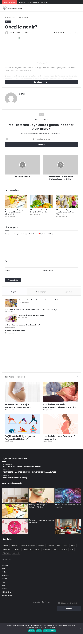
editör (11, 33)
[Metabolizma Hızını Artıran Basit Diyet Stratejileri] (41, 201)
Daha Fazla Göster (41, 82)
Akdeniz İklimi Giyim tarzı (15, 331)
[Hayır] (80, 628)
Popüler (14, 292)
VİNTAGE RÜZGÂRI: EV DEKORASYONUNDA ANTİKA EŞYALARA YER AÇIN (31, 309)
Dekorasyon (6, 575)
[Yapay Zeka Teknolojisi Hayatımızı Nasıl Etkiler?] (68, 495)
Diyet (16, 17)
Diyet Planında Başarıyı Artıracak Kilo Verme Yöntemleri (14, 212)
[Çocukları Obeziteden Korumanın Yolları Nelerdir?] (11, 303)
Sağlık (71, 549)
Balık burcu (14, 545)
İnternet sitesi (48, 270)
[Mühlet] (12, 8)
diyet (58, 545)
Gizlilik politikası (7, 595)
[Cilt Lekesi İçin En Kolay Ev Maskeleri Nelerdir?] (42, 495)
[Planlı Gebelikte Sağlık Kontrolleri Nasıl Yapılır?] (22, 392)
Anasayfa (9, 17)
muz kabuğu (63, 549)
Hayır (39, 631)
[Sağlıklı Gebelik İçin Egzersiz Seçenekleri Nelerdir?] (22, 424)
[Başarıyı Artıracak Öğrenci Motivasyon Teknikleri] (42, 511)
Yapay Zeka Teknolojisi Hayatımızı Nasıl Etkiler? (33, 2)
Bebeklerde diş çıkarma (28, 545)
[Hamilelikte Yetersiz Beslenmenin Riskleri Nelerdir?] (60, 392)
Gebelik (65, 545)
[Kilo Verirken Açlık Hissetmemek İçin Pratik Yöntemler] (67, 201)
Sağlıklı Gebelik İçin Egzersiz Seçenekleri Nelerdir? (20, 438)
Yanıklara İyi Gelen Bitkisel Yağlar (31, 315)
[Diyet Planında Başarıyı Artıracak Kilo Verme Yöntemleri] (16, 201)
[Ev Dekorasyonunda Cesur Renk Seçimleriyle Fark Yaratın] (68, 526)
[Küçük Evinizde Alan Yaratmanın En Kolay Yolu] (15, 495)
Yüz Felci (16, 553)
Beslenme (41, 545)
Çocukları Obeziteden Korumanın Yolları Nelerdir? (38, 300)
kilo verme (46, 549)
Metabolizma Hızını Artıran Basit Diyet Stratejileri (41, 211)
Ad (6, 261)
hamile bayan (7, 549)
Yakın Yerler (6, 553)
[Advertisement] (41, 354)
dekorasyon (50, 545)
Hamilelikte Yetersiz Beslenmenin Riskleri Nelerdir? (59, 406)
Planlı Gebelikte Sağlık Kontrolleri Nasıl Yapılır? (18, 406)
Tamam (31, 631)
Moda (4, 568)
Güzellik (4, 589)
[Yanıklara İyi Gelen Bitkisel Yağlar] (11, 318)
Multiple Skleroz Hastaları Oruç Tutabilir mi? (22, 325)
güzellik (73, 545)
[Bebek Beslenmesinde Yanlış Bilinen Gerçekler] (68, 511)
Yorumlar (68, 292)
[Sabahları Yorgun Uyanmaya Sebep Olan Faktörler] (42, 526)
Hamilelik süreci (27, 549)
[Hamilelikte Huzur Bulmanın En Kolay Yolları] (60, 424)
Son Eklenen (41, 292)
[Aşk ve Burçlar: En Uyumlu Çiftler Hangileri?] (15, 526)
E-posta (8, 270)
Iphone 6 (37, 549)
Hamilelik (17, 549)
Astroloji (5, 545)
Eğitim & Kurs (6, 592)
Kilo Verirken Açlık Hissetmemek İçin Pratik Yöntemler (65, 212)
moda (54, 549)
